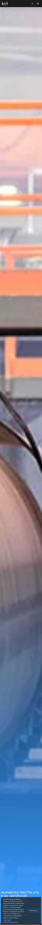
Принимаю (33, 911)
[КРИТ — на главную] (5, 3)
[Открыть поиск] (32, 3)
